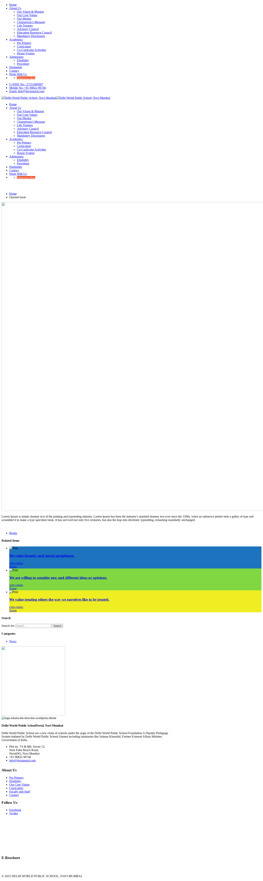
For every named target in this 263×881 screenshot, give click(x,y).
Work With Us (18, 74)
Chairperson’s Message (31, 22)
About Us (15, 8)
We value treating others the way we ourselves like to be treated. (59, 599)
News (12, 641)
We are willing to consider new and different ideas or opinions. (58, 578)
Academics (16, 39)
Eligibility (23, 60)
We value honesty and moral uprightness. (42, 556)
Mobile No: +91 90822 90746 (27, 87)
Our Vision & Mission (30, 11)
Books (13, 533)
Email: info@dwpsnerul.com (26, 91)
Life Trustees (25, 25)
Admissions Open (26, 77)
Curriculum (24, 46)
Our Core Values (27, 15)
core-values (16, 563)
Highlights (15, 67)
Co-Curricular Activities (31, 50)
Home (13, 4)
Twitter (13, 813)
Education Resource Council (34, 32)
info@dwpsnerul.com (22, 760)
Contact (14, 70)
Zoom (13, 566)
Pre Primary (24, 43)
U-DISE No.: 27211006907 (26, 84)
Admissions (16, 56)
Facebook (15, 810)
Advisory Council (28, 29)
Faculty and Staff (19, 791)
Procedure (23, 63)
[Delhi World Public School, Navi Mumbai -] (29, 97)
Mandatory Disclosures (31, 36)
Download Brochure (14, 867)
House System (25, 53)
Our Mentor (24, 18)
